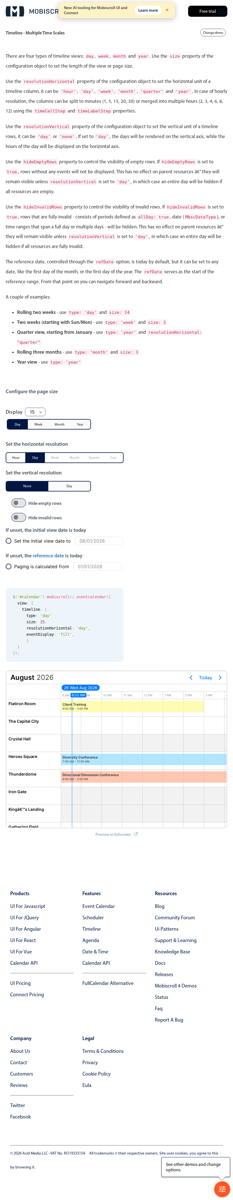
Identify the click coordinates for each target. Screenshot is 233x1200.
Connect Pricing (27, 994)
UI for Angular (25, 929)
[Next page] (220, 677)
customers (21, 1074)
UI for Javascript (27, 906)
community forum (175, 917)
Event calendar (98, 906)
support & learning (176, 940)
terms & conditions (103, 1051)
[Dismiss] (167, 10)
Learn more (148, 10)
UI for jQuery (24, 917)
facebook (20, 1117)
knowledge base (172, 952)
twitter (17, 1105)
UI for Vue (21, 952)
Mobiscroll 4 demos (176, 986)
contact (18, 1062)
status (161, 997)
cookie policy (96, 1074)
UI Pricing (20, 983)
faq (159, 1008)
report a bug (169, 1020)
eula (86, 1085)
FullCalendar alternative (108, 983)
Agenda (90, 940)
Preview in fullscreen (113, 834)
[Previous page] (191, 677)
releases (164, 974)
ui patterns (166, 929)
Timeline (91, 929)
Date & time (95, 952)
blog (160, 906)
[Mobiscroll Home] (38, 11)
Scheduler (93, 917)
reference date (48, 556)
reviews (19, 1085)
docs (160, 963)
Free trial (207, 11)
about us (20, 1051)
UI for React (23, 940)
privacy (90, 1062)
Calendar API (24, 963)
